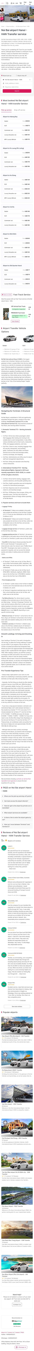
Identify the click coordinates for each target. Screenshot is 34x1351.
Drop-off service (19, 110)
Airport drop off (22, 75)
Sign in (25, 3)
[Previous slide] (11, 13)
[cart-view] (20, 3)
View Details (15, 321)
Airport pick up (7, 75)
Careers (17, 1332)
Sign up (30, 3)
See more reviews (17, 1006)
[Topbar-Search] (7, 3)
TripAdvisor (22, 872)
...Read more (12, 868)
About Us (4, 1332)
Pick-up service (6, 110)
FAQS (22, 1332)
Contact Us (17, 1304)
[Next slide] (22, 13)
